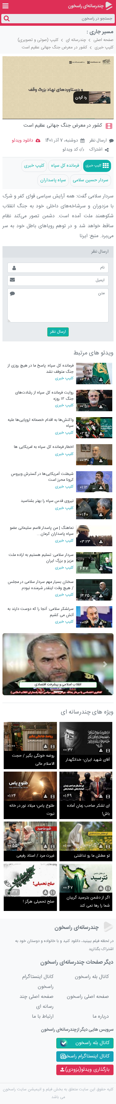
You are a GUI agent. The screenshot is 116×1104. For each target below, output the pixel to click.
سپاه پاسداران (53, 180)
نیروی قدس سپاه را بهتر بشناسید (47, 501)
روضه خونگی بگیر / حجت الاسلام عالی (33, 760)
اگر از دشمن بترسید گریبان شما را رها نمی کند (88, 901)
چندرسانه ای (76, 40)
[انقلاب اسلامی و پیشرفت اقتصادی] (58, 664)
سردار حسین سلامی (90, 180)
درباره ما (100, 1016)
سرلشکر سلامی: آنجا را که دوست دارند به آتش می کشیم (40, 612)
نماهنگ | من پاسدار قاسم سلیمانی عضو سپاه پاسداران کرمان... (42, 531)
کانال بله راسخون (92, 977)
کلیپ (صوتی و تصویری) (38, 40)
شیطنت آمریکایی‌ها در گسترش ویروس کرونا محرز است (42, 477)
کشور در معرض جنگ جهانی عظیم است (54, 47)
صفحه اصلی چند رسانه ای (36, 1002)
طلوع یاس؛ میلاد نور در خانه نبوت (31, 810)
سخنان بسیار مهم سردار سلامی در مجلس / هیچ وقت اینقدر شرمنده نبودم (41, 585)
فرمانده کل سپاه (65, 165)
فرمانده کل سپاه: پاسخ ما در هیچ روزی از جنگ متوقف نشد (41, 368)
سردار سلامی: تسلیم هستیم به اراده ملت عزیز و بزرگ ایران (41, 558)
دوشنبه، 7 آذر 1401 (61, 140)
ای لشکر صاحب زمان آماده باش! (88, 810)
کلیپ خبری (104, 47)
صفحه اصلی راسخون (88, 997)
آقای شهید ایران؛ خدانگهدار (88, 760)
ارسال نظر (98, 140)
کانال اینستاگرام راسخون (38, 982)
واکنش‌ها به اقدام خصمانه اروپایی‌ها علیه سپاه (41, 423)
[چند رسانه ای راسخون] (90, 6)
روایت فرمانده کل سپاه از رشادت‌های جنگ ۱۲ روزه (44, 395)
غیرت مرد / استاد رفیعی (35, 856)
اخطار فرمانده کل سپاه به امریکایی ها (44, 447)
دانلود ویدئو (22, 140)
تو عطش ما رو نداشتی (92, 856)
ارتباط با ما (43, 1016)
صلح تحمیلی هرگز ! (38, 902)
